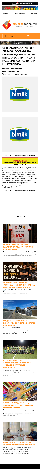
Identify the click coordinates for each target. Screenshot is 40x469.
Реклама (16, 74)
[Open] (35, 36)
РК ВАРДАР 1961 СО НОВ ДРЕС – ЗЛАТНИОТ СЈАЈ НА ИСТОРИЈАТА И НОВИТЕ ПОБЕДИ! (18, 247)
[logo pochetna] (19, 25)
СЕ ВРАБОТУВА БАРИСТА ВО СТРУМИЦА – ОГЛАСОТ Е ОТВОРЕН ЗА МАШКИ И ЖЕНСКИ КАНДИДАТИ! (19, 285)
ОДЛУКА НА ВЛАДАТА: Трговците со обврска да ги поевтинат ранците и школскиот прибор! (18, 405)
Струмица (23, 74)
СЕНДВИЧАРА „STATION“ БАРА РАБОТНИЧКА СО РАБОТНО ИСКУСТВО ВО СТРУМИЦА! (19, 323)
